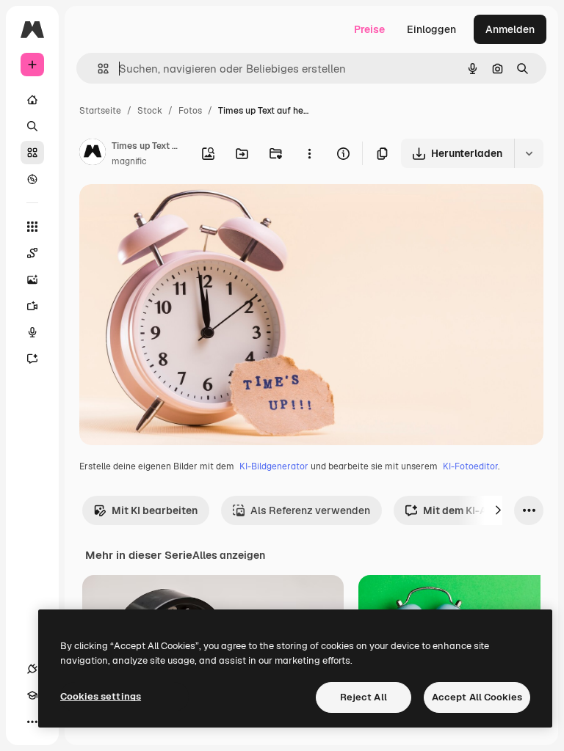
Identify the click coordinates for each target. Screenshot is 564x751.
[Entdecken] (32, 179)
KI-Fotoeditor (470, 466)
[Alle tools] (32, 226)
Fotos (190, 111)
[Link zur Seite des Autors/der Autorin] (92, 154)
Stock (149, 111)
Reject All (363, 697)
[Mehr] (32, 721)
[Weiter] (498, 510)
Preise (369, 29)
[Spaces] (32, 253)
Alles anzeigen (228, 555)
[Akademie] (32, 695)
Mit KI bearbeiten (155, 510)
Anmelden (510, 29)
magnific (129, 161)
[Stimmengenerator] (32, 332)
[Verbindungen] (32, 669)
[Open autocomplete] (97, 68)
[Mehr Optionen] (309, 153)
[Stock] (32, 152)
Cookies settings (100, 696)
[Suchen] (32, 126)
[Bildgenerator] (32, 279)
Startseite (100, 111)
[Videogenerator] (32, 306)
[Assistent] (32, 358)
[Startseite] (32, 99)
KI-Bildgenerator (273, 466)
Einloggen (431, 29)
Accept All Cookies (477, 697)
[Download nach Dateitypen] (528, 153)
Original (173, 212)
